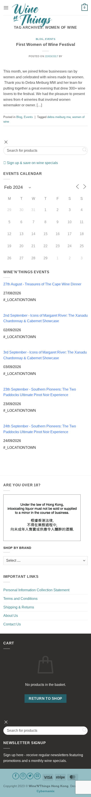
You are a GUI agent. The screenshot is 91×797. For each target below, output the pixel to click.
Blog (40, 39)
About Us (10, 615)
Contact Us (12, 624)
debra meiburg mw (58, 117)
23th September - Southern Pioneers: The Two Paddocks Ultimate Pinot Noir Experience (39, 392)
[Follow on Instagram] (23, 776)
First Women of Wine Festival (45, 44)
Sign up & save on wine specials (32, 163)
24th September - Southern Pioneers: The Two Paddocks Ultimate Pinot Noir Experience (39, 429)
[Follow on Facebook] (15, 776)
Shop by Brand (17, 548)
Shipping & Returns (18, 607)
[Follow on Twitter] (30, 776)
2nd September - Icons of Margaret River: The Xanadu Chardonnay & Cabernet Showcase (45, 318)
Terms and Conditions (20, 599)
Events (50, 39)
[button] (6, 7)
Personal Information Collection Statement (36, 590)
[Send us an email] (37, 776)
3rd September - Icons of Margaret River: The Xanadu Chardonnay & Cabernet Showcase (45, 355)
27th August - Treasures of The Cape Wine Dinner (42, 284)
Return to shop (45, 698)
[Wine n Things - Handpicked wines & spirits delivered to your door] (45, 15)
